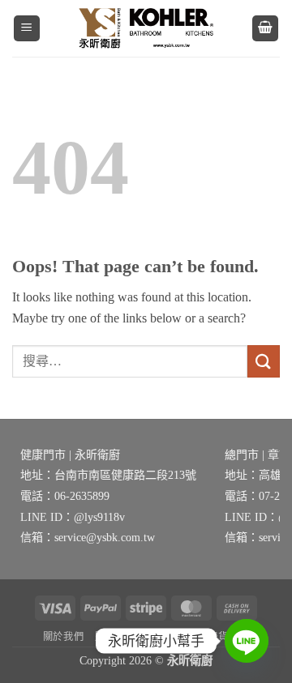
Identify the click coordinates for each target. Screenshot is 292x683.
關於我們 (63, 636)
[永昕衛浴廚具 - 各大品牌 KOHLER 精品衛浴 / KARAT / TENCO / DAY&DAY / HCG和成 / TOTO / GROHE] (146, 28)
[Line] (246, 641)
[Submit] (263, 361)
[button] (27, 28)
